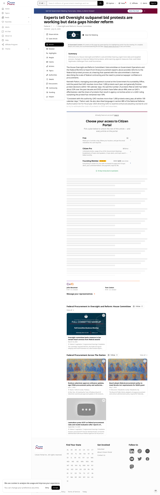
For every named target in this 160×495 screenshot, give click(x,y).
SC (71, 473)
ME (73, 461)
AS (92, 477)
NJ (80, 465)
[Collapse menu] (4, 3)
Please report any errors (111, 46)
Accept (55, 488)
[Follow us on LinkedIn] (132, 451)
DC (72, 454)
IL (71, 458)
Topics (51, 71)
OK (80, 469)
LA (88, 458)
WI (76, 477)
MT (68, 465)
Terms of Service (74, 492)
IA (92, 454)
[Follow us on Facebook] (147, 459)
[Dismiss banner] (144, 11)
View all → (70, 310)
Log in (116, 115)
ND (72, 469)
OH (76, 469)
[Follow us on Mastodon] (132, 467)
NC (68, 469)
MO (87, 461)
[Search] (100, 3)
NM (84, 465)
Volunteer (100, 449)
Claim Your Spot (134, 11)
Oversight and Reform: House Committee (74, 26)
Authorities (53, 75)
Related (51, 49)
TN (80, 473)
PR (92, 469)
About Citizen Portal (104, 452)
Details (51, 79)
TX (84, 473)
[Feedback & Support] (155, 490)
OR (85, 469)
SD (76, 473)
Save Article (53, 39)
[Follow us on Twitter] (140, 459)
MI (77, 461)
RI (67, 473)
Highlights (52, 53)
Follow (138, 306)
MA (92, 458)
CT (92, 450)
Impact (51, 97)
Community (53, 88)
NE (72, 465)
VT (68, 477)
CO (88, 450)
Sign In (153, 3)
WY (84, 477)
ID (67, 458)
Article (51, 44)
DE (68, 454)
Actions (51, 66)
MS (92, 461)
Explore (111, 3)
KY (83, 458)
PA (88, 469)
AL (68, 450)
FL (76, 454)
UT (88, 473)
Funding (52, 92)
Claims (51, 62)
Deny (47, 488)
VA (92, 473)
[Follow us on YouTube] (132, 459)
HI (88, 454)
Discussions (53, 84)
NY (92, 465)
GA (80, 454)
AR (76, 450)
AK (72, 450)
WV (80, 477)
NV (88, 465)
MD (68, 461)
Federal (47, 26)
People (51, 57)
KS (79, 458)
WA (72, 477)
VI (67, 481)
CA (84, 450)
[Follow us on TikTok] (140, 451)
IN (75, 458)
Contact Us (101, 455)
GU (84, 454)
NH (76, 465)
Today (85, 492)
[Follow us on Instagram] (147, 451)
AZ (80, 450)
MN (82, 461)
